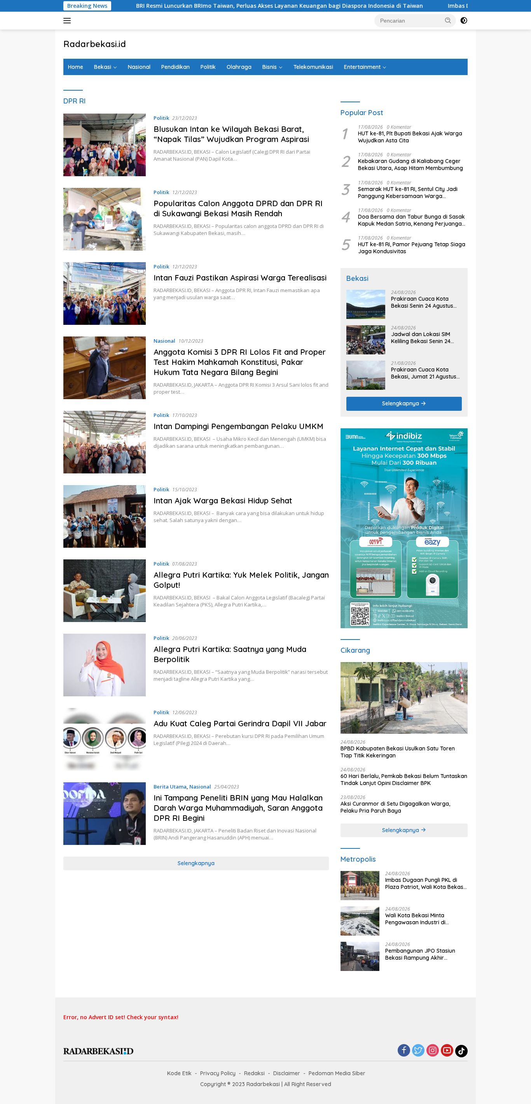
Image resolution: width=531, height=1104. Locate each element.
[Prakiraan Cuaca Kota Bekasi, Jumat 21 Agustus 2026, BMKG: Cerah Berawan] (365, 375)
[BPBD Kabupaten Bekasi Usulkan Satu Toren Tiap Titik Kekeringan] (404, 698)
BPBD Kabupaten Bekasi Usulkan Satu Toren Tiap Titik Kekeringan (398, 752)
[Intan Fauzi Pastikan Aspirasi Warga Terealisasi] (104, 293)
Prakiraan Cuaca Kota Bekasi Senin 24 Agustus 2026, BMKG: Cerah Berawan (422, 302)
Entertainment (362, 66)
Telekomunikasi (313, 66)
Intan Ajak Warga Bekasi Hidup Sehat (223, 500)
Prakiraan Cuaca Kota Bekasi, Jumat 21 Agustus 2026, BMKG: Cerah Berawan (423, 373)
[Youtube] (447, 1051)
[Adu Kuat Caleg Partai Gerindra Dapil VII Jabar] (104, 739)
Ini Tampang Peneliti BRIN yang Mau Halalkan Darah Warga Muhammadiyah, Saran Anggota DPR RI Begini (238, 808)
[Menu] (68, 20)
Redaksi (254, 1073)
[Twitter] (418, 1051)
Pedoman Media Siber (337, 1073)
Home (75, 66)
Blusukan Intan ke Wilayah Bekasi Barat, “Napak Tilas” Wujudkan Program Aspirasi (234, 134)
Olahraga (239, 66)
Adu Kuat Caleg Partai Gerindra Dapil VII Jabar (240, 723)
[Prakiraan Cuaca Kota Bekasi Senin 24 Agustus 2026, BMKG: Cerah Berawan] (365, 304)
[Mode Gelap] (464, 20)
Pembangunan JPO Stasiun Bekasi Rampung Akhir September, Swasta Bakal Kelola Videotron (420, 954)
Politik (208, 66)
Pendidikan (175, 66)
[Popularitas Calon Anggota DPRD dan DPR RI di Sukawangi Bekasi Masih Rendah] (104, 219)
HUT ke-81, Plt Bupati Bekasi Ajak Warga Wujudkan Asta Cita (410, 137)
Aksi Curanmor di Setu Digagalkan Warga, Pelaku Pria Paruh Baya (395, 807)
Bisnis (269, 66)
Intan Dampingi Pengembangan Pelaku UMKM (238, 426)
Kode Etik (179, 1073)
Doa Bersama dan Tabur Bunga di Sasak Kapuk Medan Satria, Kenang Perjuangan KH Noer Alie (411, 220)
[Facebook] (404, 1051)
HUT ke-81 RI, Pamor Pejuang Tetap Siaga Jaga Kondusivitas (411, 248)
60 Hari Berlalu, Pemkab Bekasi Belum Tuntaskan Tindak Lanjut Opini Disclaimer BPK (404, 780)
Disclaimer (286, 1073)
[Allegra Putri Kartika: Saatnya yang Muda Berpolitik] (104, 665)
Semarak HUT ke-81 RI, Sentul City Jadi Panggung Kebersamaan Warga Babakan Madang (408, 193)
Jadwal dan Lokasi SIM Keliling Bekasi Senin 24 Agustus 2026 (421, 338)
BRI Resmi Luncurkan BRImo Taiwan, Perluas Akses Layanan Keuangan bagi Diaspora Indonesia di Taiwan (233, 5)
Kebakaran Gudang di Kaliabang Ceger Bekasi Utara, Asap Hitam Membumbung (410, 165)
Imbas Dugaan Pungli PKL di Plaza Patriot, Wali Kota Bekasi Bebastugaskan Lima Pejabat (425, 883)
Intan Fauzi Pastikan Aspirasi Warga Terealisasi (241, 277)
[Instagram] (432, 1051)
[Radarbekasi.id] (98, 1050)
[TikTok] (461, 1051)
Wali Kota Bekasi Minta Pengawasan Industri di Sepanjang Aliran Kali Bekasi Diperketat (422, 919)
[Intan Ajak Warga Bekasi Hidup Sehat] (104, 516)
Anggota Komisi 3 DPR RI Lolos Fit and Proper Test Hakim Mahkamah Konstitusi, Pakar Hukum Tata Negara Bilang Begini (240, 362)
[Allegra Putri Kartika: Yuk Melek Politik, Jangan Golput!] (104, 590)
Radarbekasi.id (94, 44)
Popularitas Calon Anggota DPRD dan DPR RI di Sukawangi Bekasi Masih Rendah (238, 208)
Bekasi (102, 66)
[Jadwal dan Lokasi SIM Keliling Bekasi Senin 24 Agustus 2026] (365, 339)
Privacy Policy (218, 1073)
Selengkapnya (196, 863)
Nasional (139, 66)
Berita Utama (170, 786)
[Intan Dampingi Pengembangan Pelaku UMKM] (104, 442)
